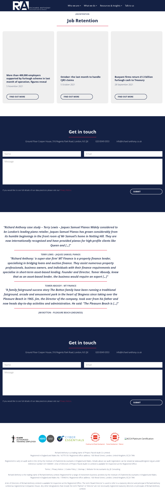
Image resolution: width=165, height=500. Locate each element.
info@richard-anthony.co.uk (129, 141)
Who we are (73, 5)
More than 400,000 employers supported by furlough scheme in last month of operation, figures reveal (28, 78)
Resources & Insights (110, 5)
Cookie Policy (70, 469)
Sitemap (81, 469)
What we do (89, 5)
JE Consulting (115, 469)
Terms (47, 469)
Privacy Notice (65, 190)
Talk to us (129, 5)
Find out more (17, 96)
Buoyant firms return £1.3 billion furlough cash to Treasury (134, 78)
